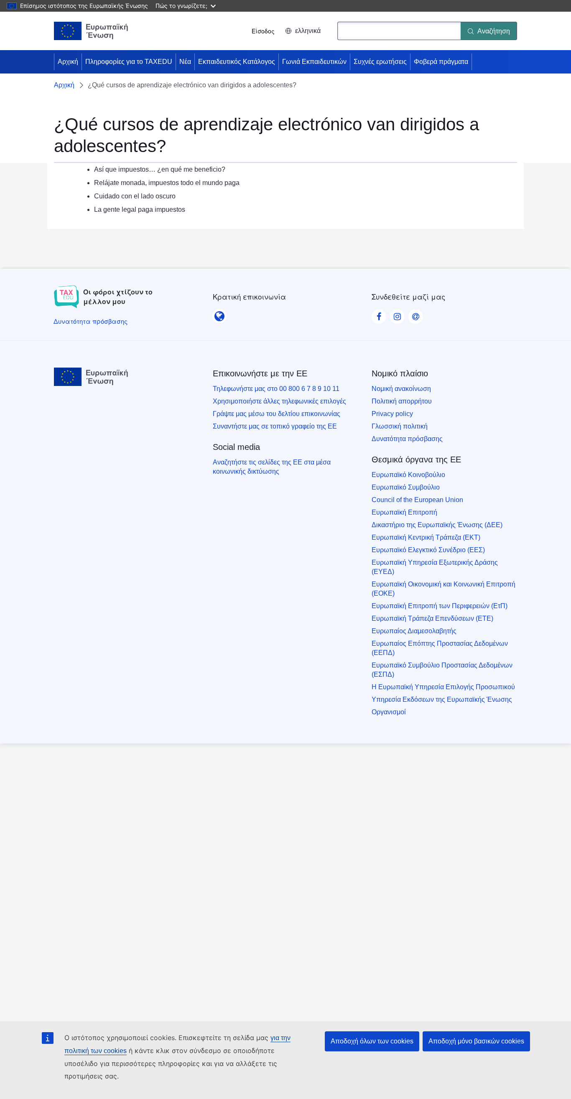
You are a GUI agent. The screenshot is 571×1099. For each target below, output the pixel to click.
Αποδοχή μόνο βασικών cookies (476, 1041)
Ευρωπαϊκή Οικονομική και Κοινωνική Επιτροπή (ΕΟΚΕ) (443, 589)
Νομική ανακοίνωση (401, 388)
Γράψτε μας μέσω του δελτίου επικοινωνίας (276, 413)
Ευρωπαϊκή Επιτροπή (404, 512)
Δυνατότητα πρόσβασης (407, 438)
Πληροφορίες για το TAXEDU (128, 61)
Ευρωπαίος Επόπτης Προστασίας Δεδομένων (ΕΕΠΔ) (440, 648)
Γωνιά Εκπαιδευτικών (314, 61)
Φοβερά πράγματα (441, 61)
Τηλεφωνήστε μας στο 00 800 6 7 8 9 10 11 (276, 388)
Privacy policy (392, 413)
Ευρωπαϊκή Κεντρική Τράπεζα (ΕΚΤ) (426, 537)
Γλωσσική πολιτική (400, 426)
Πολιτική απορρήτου (402, 401)
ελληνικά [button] (308, 30)
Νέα (185, 61)
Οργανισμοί (389, 712)
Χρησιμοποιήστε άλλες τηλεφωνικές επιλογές (279, 401)
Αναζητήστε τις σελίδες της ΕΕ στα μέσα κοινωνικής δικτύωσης (272, 467)
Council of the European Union (417, 499)
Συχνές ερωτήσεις (380, 61)
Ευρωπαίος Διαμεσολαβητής (414, 631)
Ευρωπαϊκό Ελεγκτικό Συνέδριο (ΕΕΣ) (428, 549)
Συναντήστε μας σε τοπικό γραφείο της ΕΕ (275, 426)
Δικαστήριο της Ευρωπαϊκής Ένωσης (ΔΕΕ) (437, 524)
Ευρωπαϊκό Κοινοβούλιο (408, 474)
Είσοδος (263, 31)
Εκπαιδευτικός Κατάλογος (236, 61)
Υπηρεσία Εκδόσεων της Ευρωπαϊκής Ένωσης (442, 699)
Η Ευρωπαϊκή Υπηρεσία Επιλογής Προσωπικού (443, 686)
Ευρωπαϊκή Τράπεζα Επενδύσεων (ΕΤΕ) (432, 618)
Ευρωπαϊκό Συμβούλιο (406, 487)
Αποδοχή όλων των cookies (372, 1041)
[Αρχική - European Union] (91, 31)
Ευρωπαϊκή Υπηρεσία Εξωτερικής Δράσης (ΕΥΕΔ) (435, 567)
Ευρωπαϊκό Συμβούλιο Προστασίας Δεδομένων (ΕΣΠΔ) (442, 670)
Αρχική (68, 61)
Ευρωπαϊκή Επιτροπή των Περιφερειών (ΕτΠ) (439, 605)
